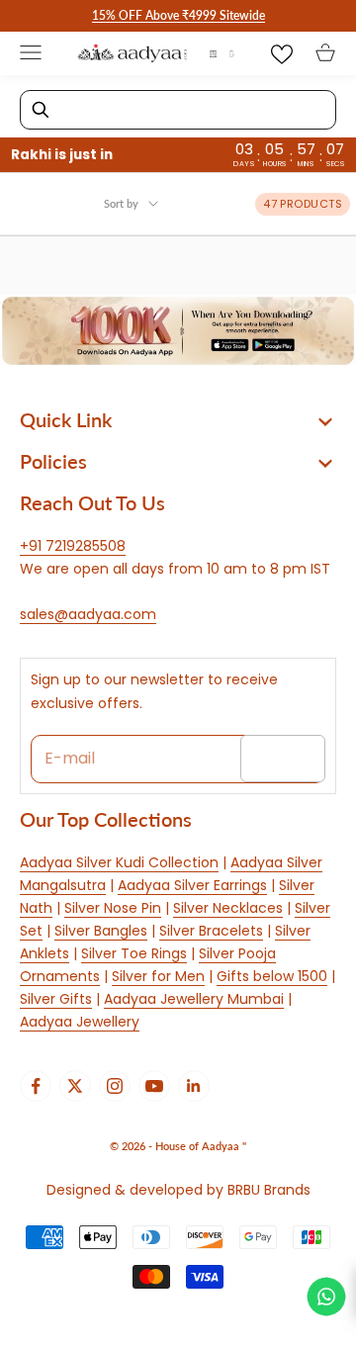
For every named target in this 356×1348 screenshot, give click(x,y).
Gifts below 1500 (272, 976)
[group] (178, 331)
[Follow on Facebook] (35, 1086)
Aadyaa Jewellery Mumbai (194, 999)
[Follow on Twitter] (75, 1086)
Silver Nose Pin (112, 908)
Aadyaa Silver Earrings (192, 885)
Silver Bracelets (211, 931)
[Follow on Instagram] (115, 1086)
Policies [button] (53, 461)
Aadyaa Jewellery (79, 1022)
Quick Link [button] (66, 419)
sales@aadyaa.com (88, 614)
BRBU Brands (269, 1190)
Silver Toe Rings (134, 953)
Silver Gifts (56, 999)
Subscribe (282, 757)
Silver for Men (158, 976)
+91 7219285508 (73, 546)
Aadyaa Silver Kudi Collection (119, 862)
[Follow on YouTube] (154, 1086)
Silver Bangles (100, 931)
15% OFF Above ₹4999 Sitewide (178, 15)
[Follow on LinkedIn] (194, 1086)
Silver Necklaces (228, 908)
